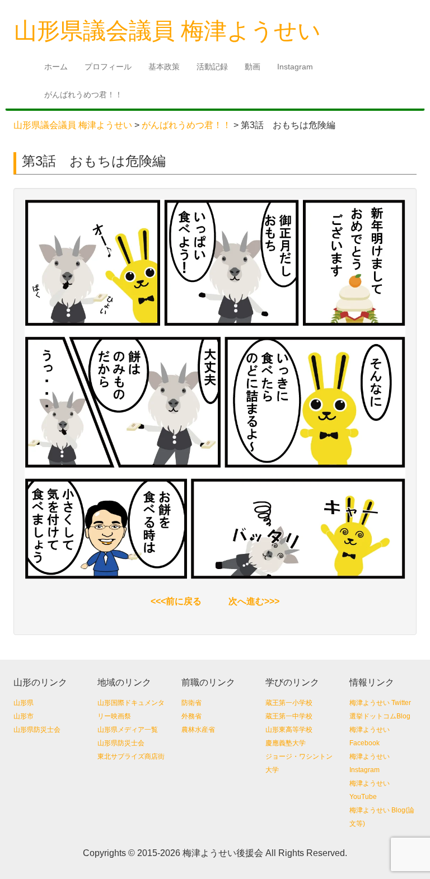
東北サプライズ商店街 (131, 756)
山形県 (23, 703)
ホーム (56, 66)
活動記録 (212, 66)
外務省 (191, 716)
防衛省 (191, 703)
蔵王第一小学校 (288, 703)
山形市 (23, 716)
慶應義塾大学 (285, 743)
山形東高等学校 (288, 730)
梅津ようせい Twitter (380, 703)
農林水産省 (198, 730)
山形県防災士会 (36, 730)
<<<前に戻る (176, 601)
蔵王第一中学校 (288, 716)
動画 (252, 66)
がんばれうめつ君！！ (83, 94)
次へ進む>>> (253, 601)
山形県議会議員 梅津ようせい (72, 125)
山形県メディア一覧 (127, 730)
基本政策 (164, 66)
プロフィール (108, 66)
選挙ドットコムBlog (379, 716)
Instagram (295, 66)
